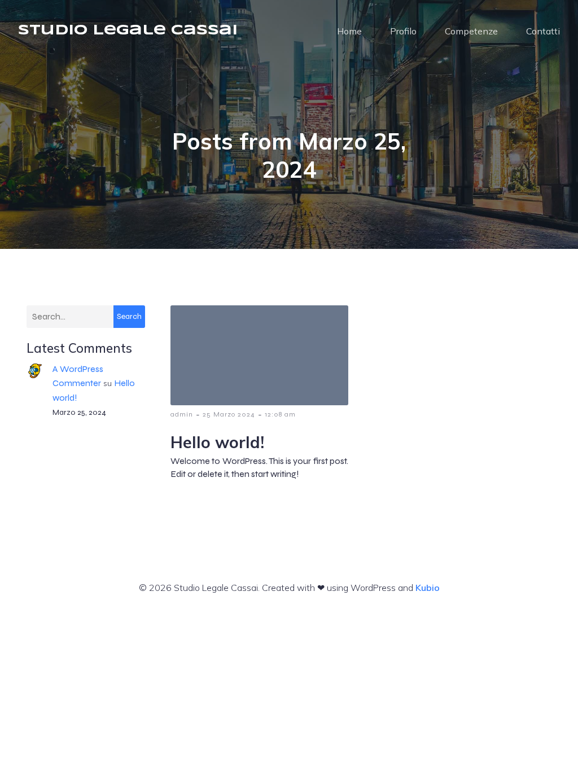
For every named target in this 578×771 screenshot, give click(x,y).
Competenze (471, 31)
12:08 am (280, 414)
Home (349, 31)
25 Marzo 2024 (229, 414)
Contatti (543, 31)
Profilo (403, 31)
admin (181, 414)
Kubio (427, 587)
